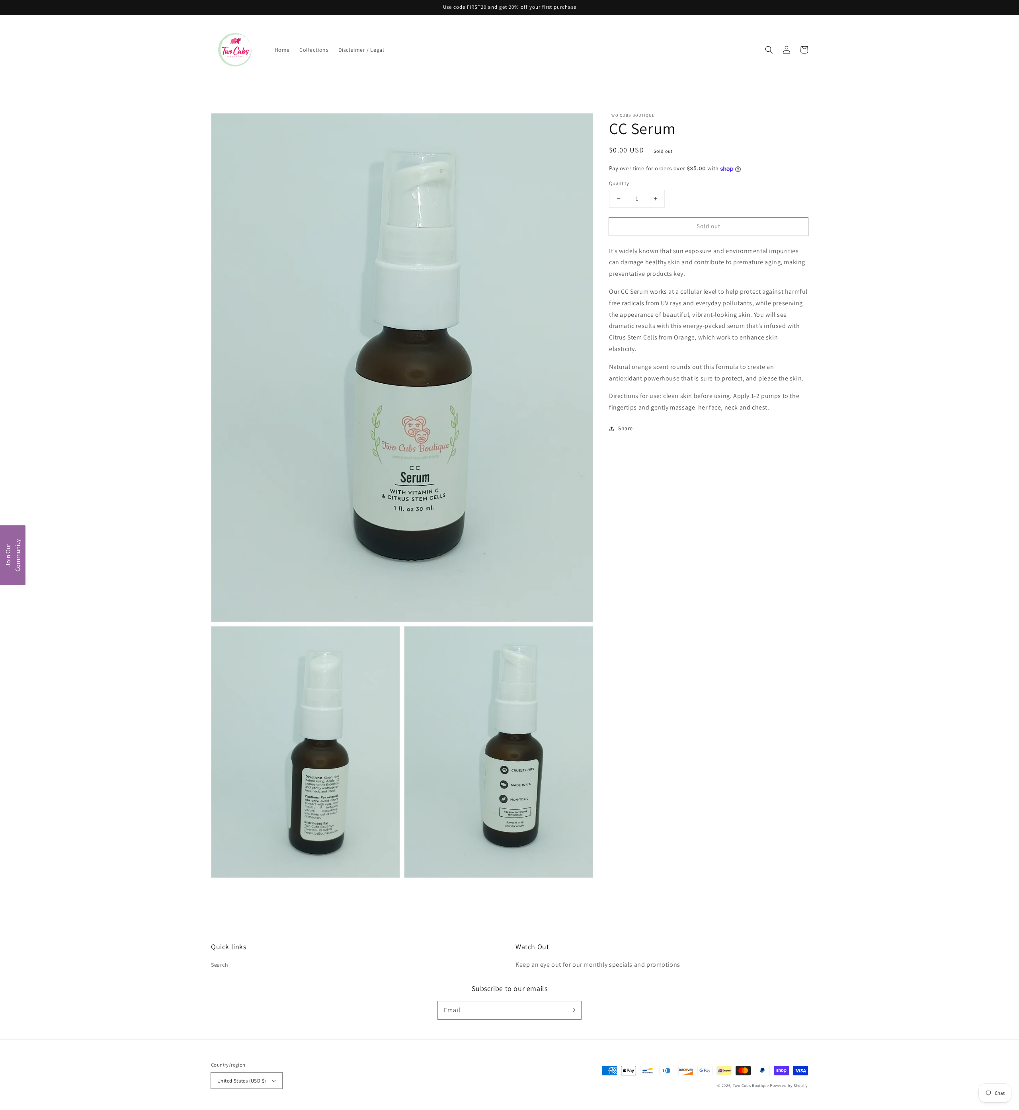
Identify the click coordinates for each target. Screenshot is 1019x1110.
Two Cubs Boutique (751, 1085)
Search (219, 964)
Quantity (619, 183)
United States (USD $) (241, 1080)
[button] (769, 50)
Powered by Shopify (789, 1085)
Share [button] (625, 428)
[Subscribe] (572, 1010)
